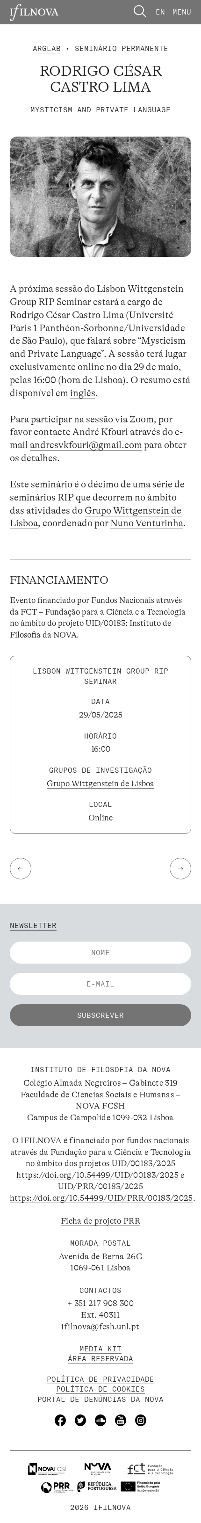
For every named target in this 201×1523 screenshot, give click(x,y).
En (160, 11)
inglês (82, 393)
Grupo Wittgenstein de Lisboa (100, 783)
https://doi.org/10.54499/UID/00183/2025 (97, 1175)
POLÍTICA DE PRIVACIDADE (100, 1379)
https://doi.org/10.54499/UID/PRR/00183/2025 (101, 1198)
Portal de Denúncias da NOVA (100, 1399)
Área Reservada (100, 1358)
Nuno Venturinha (146, 523)
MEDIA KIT (100, 1348)
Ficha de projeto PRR (100, 1221)
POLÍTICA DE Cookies (100, 1389)
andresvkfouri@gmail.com (86, 445)
